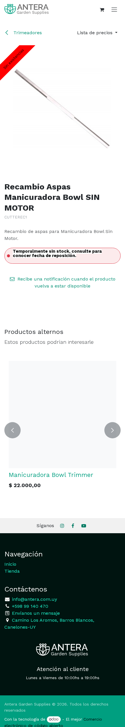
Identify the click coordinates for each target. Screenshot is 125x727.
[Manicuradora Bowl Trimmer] (58, 414)
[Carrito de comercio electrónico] (102, 9)
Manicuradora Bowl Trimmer (46, 474)
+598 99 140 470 (29, 606)
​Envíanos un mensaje (36, 613)
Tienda (12, 571)
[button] (97, 32)
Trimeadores (27, 32)
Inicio (10, 564)
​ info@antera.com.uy (33, 599)
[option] (58, 430)
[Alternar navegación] (114, 9)
